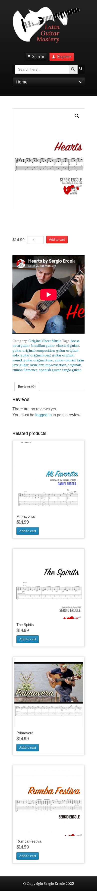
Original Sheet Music (44, 341)
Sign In (38, 56)
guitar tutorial (65, 360)
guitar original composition (33, 350)
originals (74, 365)
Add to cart (57, 239)
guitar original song (35, 355)
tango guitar (71, 370)
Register (64, 56)
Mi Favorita (25, 516)
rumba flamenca (25, 370)
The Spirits (25, 624)
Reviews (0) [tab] (27, 386)
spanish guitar (50, 370)
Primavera (24, 733)
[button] (76, 116)
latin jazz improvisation (48, 365)
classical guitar (67, 345)
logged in (43, 415)
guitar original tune (38, 360)
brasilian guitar (43, 345)
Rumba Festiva (28, 841)
